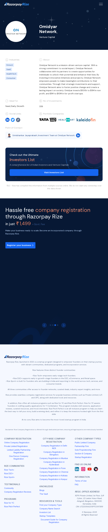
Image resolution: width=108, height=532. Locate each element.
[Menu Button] (101, 4)
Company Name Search (50, 508)
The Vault (44, 494)
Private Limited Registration (16, 446)
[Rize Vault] (96, 469)
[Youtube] (89, 469)
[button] (44, 325)
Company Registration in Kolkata (53, 475)
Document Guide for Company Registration (54, 520)
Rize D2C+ (8, 473)
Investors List (45, 512)
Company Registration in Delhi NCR (54, 447)
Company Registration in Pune (53, 468)
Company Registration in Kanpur (53, 479)
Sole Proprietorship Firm (85, 450)
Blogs (42, 490)
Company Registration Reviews (17, 492)
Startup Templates (47, 516)
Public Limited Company (85, 442)
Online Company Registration (16, 442)
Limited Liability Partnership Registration (18, 451)
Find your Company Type (51, 505)
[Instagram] (83, 469)
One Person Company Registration (18, 457)
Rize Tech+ (9, 470)
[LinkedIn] (77, 469)
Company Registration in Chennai (54, 472)
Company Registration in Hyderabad (54, 463)
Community (9, 488)
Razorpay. (23, 290)
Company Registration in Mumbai (54, 458)
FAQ (76, 484)
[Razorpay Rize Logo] (16, 4)
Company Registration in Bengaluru (54, 453)
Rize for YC (9, 503)
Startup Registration (83, 457)
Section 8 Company (83, 453)
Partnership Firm (82, 446)
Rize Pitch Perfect (12, 506)
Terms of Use (81, 481)
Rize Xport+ (9, 477)
